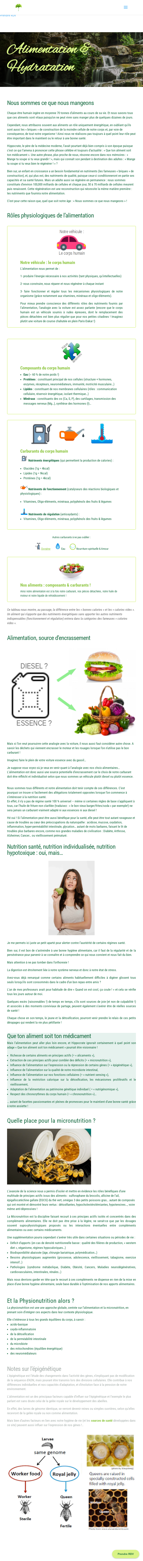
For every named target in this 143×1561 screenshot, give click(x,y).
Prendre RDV (8, 15)
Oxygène (45, 548)
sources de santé (101, 1420)
